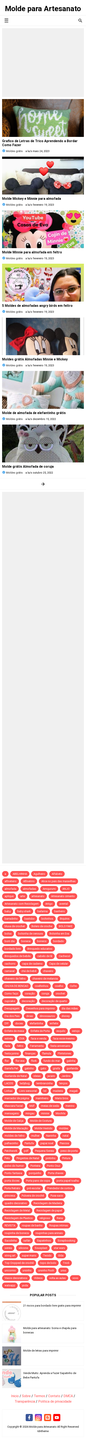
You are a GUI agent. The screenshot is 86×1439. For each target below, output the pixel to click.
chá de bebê (28, 971)
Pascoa (64, 1143)
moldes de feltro (15, 1135)
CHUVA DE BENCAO (16, 986)
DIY (7, 1023)
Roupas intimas (58, 1225)
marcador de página (17, 1098)
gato (43, 1068)
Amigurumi (49, 888)
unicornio (10, 1270)
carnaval (10, 971)
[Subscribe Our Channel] (57, 1418)
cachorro (10, 963)
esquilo (60, 1031)
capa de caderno (32, 963)
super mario (29, 1255)
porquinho (35, 1173)
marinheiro (42, 1098)
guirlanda (72, 1068)
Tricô (66, 1262)
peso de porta (69, 1150)
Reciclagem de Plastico (19, 1218)
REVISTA (10, 1225)
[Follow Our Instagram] (38, 1418)
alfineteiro (10, 881)
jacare (51, 1076)
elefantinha (36, 1023)
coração (30, 993)
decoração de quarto (54, 1001)
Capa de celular (58, 963)
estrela (9, 1038)
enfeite (54, 1023)
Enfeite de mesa (14, 1031)
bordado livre (13, 948)
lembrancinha (44, 1083)
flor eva (19, 1060)
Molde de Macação (16, 1128)
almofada (10, 888)
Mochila (60, 1113)
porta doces (12, 1180)
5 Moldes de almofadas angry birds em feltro (37, 306)
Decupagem (12, 1008)
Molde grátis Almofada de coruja (28, 467)
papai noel (46, 1143)
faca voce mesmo (64, 1038)
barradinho (11, 918)
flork (34, 1060)
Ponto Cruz (53, 1165)
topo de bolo (48, 1262)
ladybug (25, 1083)
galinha (71, 1060)
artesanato (38, 896)
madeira (58, 1090)
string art (10, 1255)
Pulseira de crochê (33, 1195)
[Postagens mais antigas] (43, 484)
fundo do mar (51, 1060)
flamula (46, 1053)
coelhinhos (41, 986)
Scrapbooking (66, 1240)
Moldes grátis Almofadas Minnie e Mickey (35, 359)
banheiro (59, 911)
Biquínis (65, 918)
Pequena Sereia (44, 1150)
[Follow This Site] (48, 1418)
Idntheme (43, 1431)
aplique (9, 896)
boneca (25, 941)
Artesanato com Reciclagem (22, 903)
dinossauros (47, 1016)
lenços (63, 1083)
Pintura (66, 1158)
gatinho (29, 1068)
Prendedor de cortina (59, 1188)
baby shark (24, 911)
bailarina (42, 911)
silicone (23, 1248)
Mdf (31, 1105)
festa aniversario (60, 1045)
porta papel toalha (68, 1180)
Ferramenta (37, 1045)
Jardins (66, 1076)
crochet (60, 993)
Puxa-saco (57, 1195)
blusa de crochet (15, 926)
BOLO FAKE (65, 926)
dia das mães (70, 1008)
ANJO (66, 888)
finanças (30, 1053)
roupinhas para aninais (49, 1233)
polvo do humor (14, 1165)
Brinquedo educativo (39, 948)
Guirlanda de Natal (16, 1076)
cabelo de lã (44, 956)
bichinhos (47, 918)
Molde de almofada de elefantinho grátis (34, 413)
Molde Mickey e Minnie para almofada (31, 199)
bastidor (29, 918)
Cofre (73, 986)
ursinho (27, 1270)
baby (8, 911)
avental (63, 903)
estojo (76, 1031)
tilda (60, 1255)
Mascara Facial (14, 1105)
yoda (25, 1285)
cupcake (10, 1001)
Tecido (47, 1255)
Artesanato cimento (63, 896)
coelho (59, 986)
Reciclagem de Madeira (48, 1203)
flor (7, 1060)
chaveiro (48, 971)
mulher (35, 1135)
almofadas (29, 888)
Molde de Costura (41, 1120)
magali (74, 1090)
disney (66, 1016)
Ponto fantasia (13, 1173)
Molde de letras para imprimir (40, 1350)
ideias (37, 1076)
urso (63, 1270)
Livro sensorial (28, 1090)
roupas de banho (32, 1225)
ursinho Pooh (46, 1270)
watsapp (10, 1285)
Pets (7, 1158)
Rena (60, 1218)
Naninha (51, 1135)
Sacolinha (11, 1240)
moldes (63, 1128)
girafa (56, 1068)
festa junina (12, 1053)
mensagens (12, 1113)
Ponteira (35, 1165)
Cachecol (64, 956)
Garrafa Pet (11, 1068)
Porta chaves (55, 1173)
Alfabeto (57, 873)
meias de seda (50, 1105)
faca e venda (38, 1038)
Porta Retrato (12, 1188)
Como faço (11, 993)
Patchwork (11, 1150)
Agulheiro (39, 873)
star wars (59, 1248)
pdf (26, 1150)
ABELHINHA (20, 873)
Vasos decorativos (16, 1278)
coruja (45, 993)
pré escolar (33, 1188)
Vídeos (38, 1278)
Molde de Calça (14, 1120)
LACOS (9, 1083)
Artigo (49, 903)
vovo (75, 1278)
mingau (29, 1113)
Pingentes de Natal (27, 1158)
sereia (8, 1248)
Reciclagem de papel (49, 1210)
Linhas (9, 1090)
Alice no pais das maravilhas (58, 881)
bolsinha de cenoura (30, 933)
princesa (10, 1195)
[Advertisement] (43, 62)
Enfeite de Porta (40, 1031)
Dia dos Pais (12, 1016)
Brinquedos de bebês (18, 956)
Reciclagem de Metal (17, 1210)
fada (7, 1045)
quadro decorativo (16, 1203)
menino (70, 1105)
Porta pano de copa (38, 1180)
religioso (44, 1218)
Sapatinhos (44, 1240)
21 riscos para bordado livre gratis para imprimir (52, 1305)
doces (19, 1023)
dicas (29, 1016)
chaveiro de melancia (45, 978)
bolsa (8, 933)
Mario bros (61, 1098)
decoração (28, 1001)
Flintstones (64, 1053)
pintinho (51, 1158)
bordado (58, 941)
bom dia (10, 941)
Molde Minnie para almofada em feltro (32, 252)
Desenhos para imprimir (40, 1008)
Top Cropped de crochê (19, 1262)
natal (65, 1135)
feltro (20, 1045)
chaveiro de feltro (15, 978)
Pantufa (29, 1143)
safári (26, 1240)
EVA (21, 1038)
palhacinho (11, 1143)
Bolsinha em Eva (59, 933)
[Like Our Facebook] (29, 1418)
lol (44, 1090)
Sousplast (41, 1248)
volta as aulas (57, 1278)
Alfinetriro (29, 881)
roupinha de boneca (17, 1233)
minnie (45, 1113)
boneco (42, 941)
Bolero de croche (42, 926)
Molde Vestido (43, 1128)
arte (22, 896)
